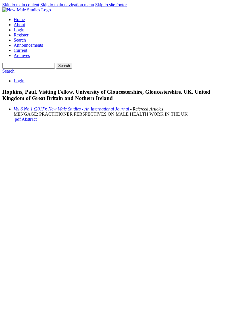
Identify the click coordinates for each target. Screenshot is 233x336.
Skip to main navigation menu (67, 4)
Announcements (28, 45)
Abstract (29, 119)
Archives (22, 55)
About (19, 24)
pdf (18, 119)
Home (19, 19)
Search (20, 40)
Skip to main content (20, 4)
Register (21, 34)
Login (19, 29)
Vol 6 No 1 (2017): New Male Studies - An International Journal (71, 108)
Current (20, 50)
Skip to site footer (111, 4)
